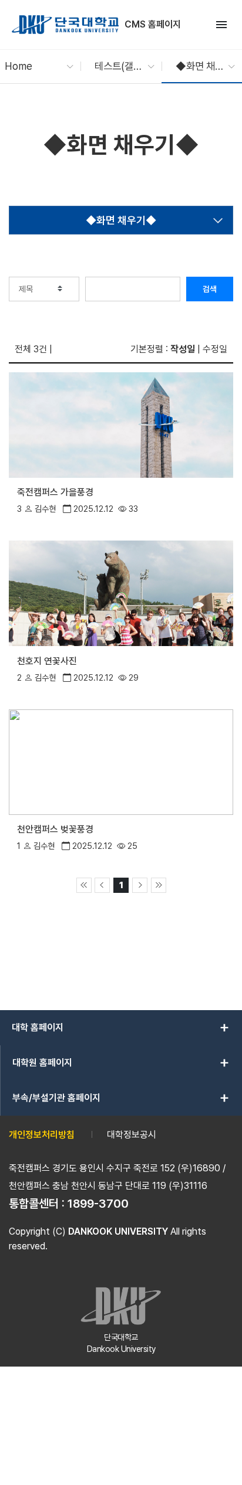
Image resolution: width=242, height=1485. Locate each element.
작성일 (182, 349)
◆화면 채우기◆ (121, 220)
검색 (210, 289)
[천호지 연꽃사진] (121, 592)
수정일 (215, 349)
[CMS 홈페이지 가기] (65, 24)
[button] (33, 66)
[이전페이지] (102, 885)
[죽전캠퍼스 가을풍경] (121, 424)
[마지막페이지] (158, 885)
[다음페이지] (139, 885)
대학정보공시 (131, 1134)
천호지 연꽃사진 (47, 661)
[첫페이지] (84, 885)
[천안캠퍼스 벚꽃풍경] (121, 761)
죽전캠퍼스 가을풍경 (55, 492)
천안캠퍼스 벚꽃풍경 (55, 829)
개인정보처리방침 (42, 1134)
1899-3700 (98, 1204)
